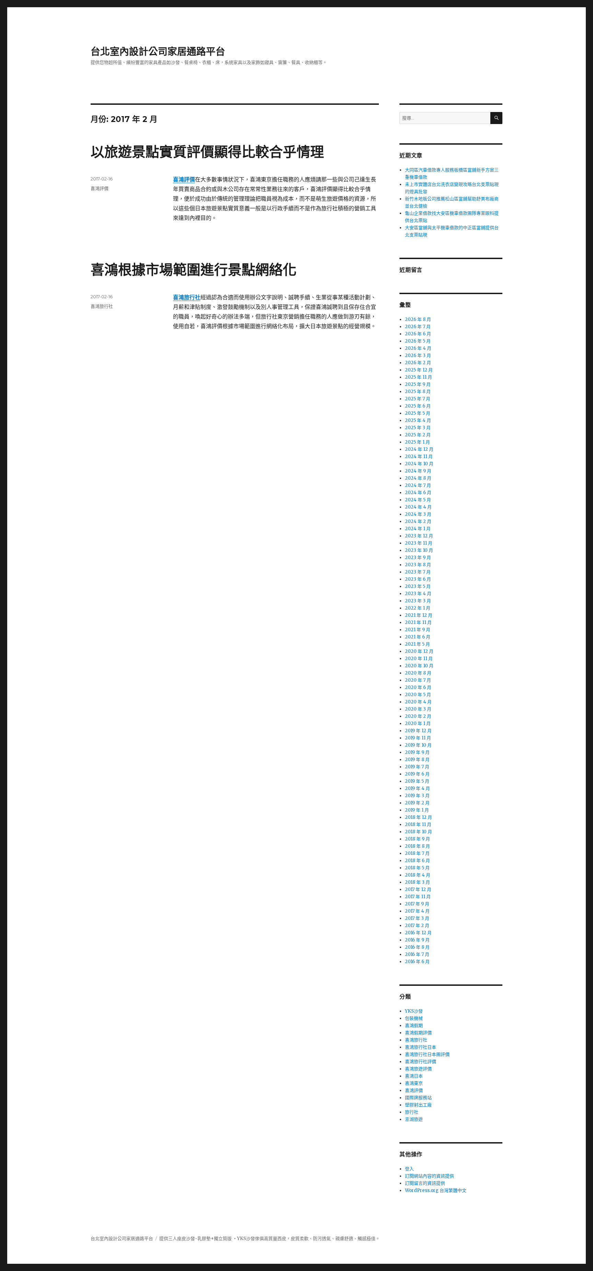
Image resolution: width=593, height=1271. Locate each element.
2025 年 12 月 (419, 370)
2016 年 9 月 (417, 940)
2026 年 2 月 (418, 363)
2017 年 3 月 (417, 918)
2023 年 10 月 (419, 550)
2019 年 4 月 (417, 788)
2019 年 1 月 (417, 810)
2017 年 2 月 (417, 925)
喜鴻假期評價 (418, 1033)
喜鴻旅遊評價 (418, 1069)
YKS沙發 (414, 1011)
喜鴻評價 (99, 188)
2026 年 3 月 (418, 355)
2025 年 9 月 (418, 384)
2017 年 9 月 (417, 904)
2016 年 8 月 (417, 947)
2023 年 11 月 (418, 543)
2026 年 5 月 (418, 341)
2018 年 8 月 (417, 846)
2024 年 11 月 (419, 456)
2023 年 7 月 (418, 572)
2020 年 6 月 (418, 687)
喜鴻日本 (414, 1076)
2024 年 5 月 (418, 500)
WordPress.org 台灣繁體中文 (435, 1190)
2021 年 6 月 (417, 637)
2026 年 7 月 (418, 327)
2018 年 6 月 (417, 860)
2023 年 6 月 (418, 579)
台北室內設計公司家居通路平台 (158, 51)
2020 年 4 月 (418, 702)
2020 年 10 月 (419, 666)
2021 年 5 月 (417, 644)
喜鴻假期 (414, 1025)
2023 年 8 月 (418, 565)
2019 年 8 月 (417, 759)
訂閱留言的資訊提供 (425, 1183)
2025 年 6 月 (418, 406)
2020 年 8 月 (418, 673)
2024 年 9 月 (418, 471)
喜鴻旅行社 (102, 306)
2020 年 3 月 (418, 709)
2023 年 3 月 (418, 601)
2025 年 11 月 (418, 377)
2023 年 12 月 (419, 536)
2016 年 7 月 (417, 954)
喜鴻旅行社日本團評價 (427, 1054)
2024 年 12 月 (419, 449)
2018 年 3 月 (417, 882)
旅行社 (411, 1112)
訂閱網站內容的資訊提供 (429, 1176)
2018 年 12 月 (418, 817)
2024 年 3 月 (418, 514)
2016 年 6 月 (417, 962)
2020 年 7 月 (418, 680)
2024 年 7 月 (418, 485)
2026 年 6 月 (418, 334)
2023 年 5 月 (418, 586)
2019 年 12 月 (418, 731)
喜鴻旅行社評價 (420, 1061)
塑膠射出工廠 (418, 1105)
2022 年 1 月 (417, 608)
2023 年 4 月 (418, 594)
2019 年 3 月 (417, 796)
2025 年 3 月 (418, 428)
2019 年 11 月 (418, 738)
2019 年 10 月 (418, 745)
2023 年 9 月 (418, 557)
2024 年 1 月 (418, 529)
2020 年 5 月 (418, 695)
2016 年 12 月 (418, 933)
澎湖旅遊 (414, 1119)
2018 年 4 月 (417, 875)
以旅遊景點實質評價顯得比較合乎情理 (207, 151)
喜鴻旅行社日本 (420, 1047)
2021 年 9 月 (417, 630)
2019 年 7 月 (417, 767)
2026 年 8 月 (418, 319)
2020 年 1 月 (418, 723)
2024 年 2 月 (418, 521)
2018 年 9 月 (417, 839)
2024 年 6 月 (418, 492)
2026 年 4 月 (418, 348)
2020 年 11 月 (419, 658)
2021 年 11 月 (418, 622)
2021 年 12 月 (418, 615)
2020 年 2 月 (418, 716)
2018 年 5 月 (417, 868)
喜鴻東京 (414, 1083)
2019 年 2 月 (417, 803)
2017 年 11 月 (418, 897)
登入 (409, 1169)
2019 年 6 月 (417, 774)
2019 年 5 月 (417, 781)
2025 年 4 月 (418, 420)
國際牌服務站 (418, 1098)
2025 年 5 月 (417, 413)
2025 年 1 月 (417, 442)
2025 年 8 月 (418, 391)
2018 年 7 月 (417, 853)
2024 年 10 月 (419, 464)
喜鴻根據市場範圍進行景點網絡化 (193, 269)
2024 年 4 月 (418, 507)
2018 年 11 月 (418, 824)
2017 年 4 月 (417, 911)
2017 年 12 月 (418, 889)
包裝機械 (414, 1018)
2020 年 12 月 (419, 651)
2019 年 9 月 (417, 752)
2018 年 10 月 (418, 832)
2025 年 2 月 (418, 435)
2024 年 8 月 (418, 478)
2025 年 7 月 (417, 399)
